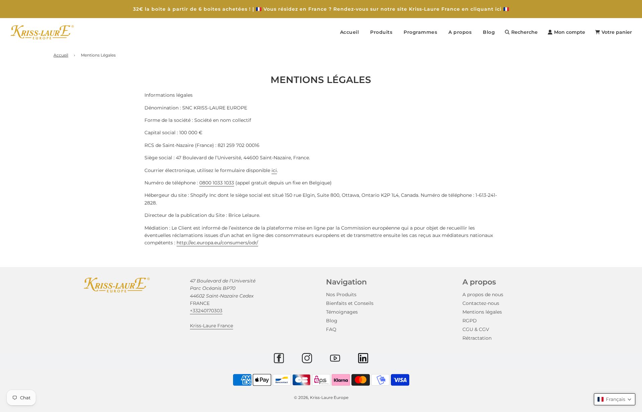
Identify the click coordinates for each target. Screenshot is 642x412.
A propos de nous (482, 295)
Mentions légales (482, 312)
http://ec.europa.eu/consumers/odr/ (217, 243)
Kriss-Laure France (211, 326)
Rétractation (477, 338)
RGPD (469, 321)
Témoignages (342, 312)
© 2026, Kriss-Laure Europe (321, 397)
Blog (489, 32)
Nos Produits (341, 295)
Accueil (349, 32)
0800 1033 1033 (216, 183)
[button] (614, 399)
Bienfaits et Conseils (349, 303)
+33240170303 (206, 311)
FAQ (331, 329)
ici (274, 170)
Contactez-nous (480, 303)
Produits (381, 32)
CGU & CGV (475, 329)
